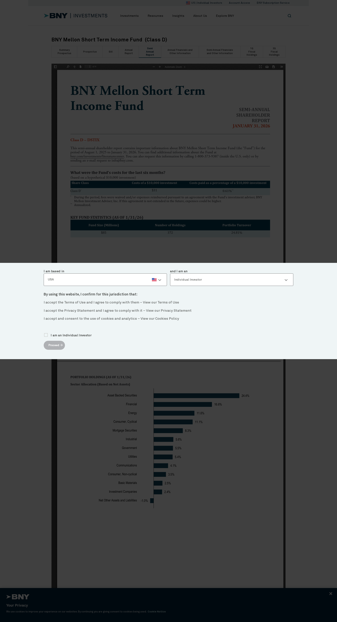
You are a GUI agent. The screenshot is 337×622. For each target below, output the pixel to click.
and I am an (179, 271)
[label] (105, 280)
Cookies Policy (167, 318)
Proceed (53, 345)
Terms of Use (168, 302)
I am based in (54, 271)
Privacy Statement (176, 310)
